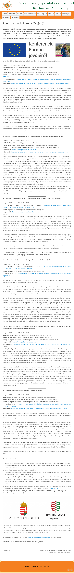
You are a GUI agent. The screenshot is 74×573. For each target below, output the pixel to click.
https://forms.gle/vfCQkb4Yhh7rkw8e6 (25, 212)
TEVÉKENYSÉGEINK (30, 14)
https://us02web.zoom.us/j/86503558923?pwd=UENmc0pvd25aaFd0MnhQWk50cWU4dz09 (40, 84)
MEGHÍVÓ (51, 14)
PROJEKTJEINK (66, 14)
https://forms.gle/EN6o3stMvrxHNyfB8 (24, 150)
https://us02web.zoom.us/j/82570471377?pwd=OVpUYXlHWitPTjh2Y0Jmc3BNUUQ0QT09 (39, 152)
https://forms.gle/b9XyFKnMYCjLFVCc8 (24, 342)
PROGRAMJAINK (42, 14)
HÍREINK (4, 14)
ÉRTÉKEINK (12, 14)
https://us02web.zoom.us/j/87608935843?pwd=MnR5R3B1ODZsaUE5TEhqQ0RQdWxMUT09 (40, 344)
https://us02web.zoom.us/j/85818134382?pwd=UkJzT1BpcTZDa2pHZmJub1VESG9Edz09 (39, 408)
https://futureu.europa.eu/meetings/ (39, 537)
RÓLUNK (58, 14)
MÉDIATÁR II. (15, 17)
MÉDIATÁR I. (6, 17)
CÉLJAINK (19, 14)
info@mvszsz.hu (54, 488)
